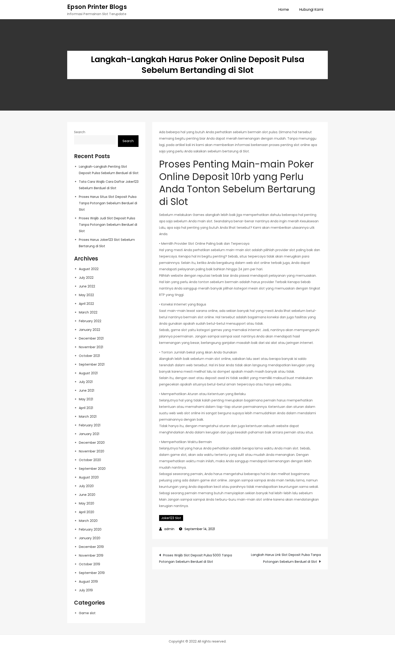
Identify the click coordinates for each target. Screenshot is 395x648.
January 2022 (89, 329)
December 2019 (91, 546)
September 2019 (92, 573)
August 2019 (88, 581)
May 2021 (86, 399)
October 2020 (90, 460)
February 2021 (89, 425)
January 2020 (89, 538)
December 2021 (91, 338)
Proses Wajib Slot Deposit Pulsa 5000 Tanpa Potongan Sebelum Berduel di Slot (195, 558)
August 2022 (89, 269)
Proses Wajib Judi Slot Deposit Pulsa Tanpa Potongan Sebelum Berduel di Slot (108, 224)
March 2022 (88, 312)
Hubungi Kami (311, 9)
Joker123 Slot (171, 518)
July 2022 (86, 277)
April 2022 (86, 303)
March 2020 (88, 520)
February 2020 (90, 529)
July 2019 (86, 590)
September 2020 (92, 468)
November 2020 (91, 451)
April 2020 (86, 512)
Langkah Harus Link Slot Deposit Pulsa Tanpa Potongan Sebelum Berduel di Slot (286, 558)
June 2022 (87, 286)
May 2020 (86, 503)
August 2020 (89, 477)
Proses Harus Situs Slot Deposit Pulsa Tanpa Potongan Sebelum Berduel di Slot (108, 203)
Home (283, 9)
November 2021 (91, 347)
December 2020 (92, 442)
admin (169, 529)
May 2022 (86, 295)
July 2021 (86, 382)
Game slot (87, 613)
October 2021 (89, 355)
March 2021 (87, 416)
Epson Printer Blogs (97, 7)
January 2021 (89, 434)
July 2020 (86, 486)
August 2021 (88, 373)
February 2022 (90, 321)
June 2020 (87, 494)
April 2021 (86, 408)
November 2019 (91, 555)
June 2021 (86, 390)
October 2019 (89, 564)
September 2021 (91, 364)
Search (79, 132)
